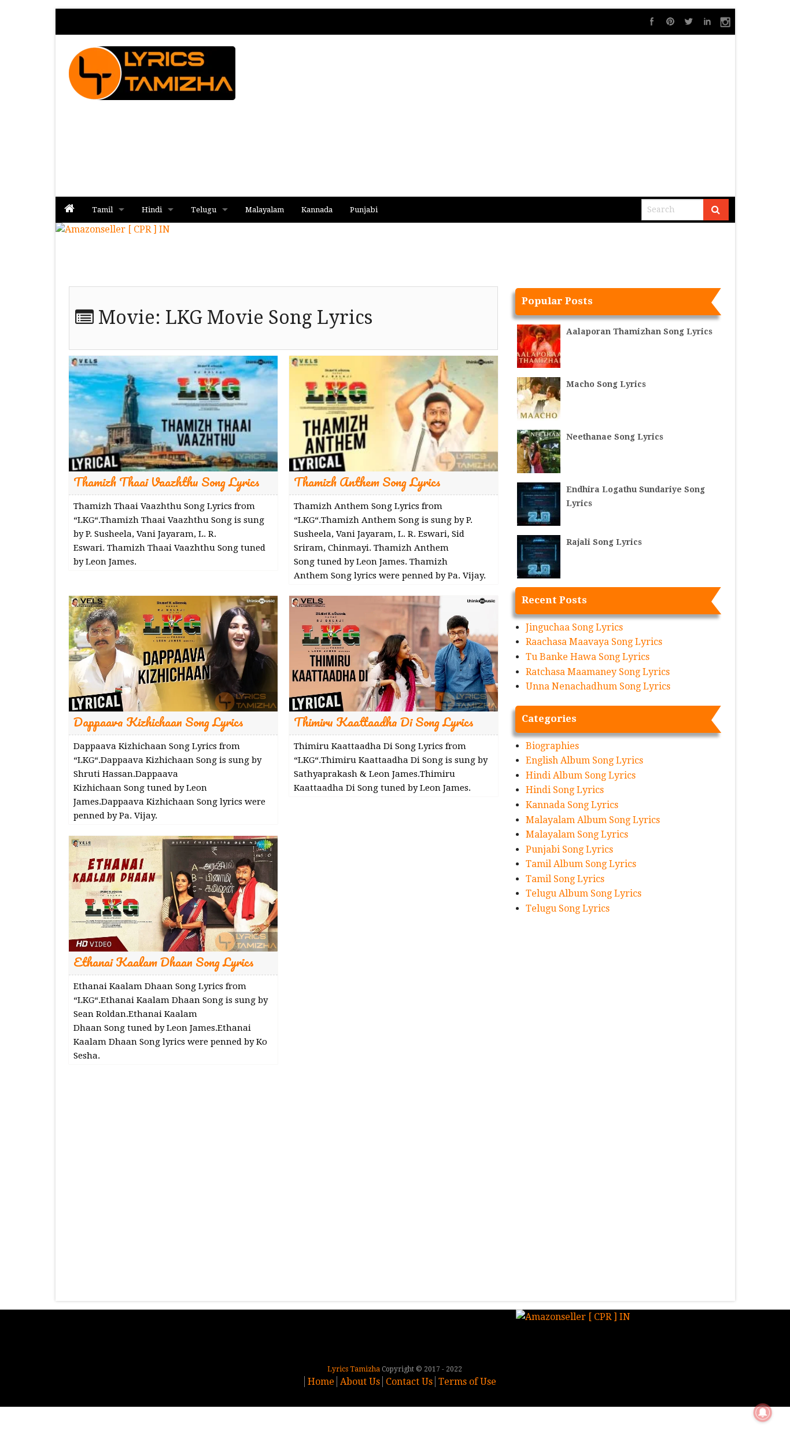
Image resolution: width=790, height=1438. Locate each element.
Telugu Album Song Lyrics (583, 893)
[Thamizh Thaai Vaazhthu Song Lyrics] (173, 412)
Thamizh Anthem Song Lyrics (367, 481)
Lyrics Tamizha (353, 1369)
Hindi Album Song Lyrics (581, 775)
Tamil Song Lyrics (565, 878)
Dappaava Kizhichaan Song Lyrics (158, 721)
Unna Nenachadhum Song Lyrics (598, 686)
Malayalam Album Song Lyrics (593, 819)
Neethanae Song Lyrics (614, 436)
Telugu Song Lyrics (568, 908)
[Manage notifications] (763, 1412)
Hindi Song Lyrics (565, 789)
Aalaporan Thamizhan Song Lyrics (639, 331)
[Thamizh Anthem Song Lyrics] (393, 412)
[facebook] (652, 21)
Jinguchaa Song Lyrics (574, 627)
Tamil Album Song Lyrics (581, 863)
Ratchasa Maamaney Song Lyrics (598, 671)
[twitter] (689, 21)
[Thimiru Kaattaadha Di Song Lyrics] (393, 652)
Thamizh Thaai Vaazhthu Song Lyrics (166, 481)
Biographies (552, 745)
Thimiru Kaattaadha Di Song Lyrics (384, 721)
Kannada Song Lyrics (572, 804)
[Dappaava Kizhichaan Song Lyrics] (173, 652)
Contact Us (409, 1381)
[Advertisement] (534, 116)
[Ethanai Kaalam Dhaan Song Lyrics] (173, 892)
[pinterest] (670, 21)
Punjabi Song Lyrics (569, 849)
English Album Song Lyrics (584, 760)
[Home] (69, 210)
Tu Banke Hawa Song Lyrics (587, 656)
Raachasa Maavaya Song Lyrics (594, 641)
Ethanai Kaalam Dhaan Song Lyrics (163, 962)
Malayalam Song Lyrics (577, 834)
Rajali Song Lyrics (604, 542)
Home (321, 1381)
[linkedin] (707, 21)
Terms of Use (467, 1381)
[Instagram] (726, 21)
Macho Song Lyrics (606, 384)
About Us (360, 1381)
